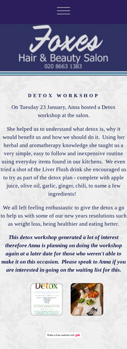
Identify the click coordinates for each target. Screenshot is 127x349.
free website (62, 335)
